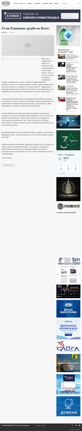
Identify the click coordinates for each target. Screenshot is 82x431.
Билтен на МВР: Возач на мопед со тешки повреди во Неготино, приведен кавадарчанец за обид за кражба (72, 79)
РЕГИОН (74, 54)
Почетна (16, 3)
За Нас (51, 3)
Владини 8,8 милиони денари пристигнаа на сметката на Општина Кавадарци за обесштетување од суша (72, 91)
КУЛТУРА (4, 32)
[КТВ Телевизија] (6, 3)
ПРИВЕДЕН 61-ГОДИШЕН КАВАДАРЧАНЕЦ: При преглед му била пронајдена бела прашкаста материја (71, 68)
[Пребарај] (79, 3)
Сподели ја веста (8, 165)
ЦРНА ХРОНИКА (73, 75)
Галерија (45, 3)
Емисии (29, 3)
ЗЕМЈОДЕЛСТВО (70, 85)
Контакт (56, 3)
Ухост (79, 429)
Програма (37, 3)
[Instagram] (76, 425)
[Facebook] (73, 425)
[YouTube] (79, 425)
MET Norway (63, 173)
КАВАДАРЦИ (69, 54)
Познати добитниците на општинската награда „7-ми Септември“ (72, 57)
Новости (22, 3)
